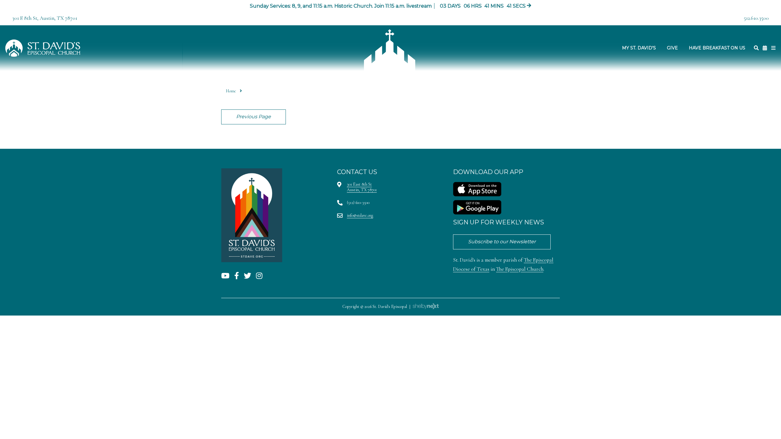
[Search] (756, 48)
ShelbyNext (426, 306)
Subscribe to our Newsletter (502, 241)
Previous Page (253, 117)
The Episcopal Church (519, 269)
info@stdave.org (360, 215)
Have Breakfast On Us (717, 48)
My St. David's (639, 48)
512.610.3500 (756, 18)
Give (672, 48)
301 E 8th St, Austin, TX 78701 (44, 18)
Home (231, 91)
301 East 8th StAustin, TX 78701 (362, 187)
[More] (773, 48)
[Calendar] (765, 48)
